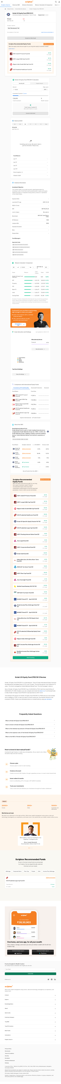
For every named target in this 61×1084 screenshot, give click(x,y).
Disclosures (7, 1051)
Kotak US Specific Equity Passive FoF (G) (17, 449)
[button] (30, 996)
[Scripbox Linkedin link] (54, 979)
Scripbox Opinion (5, 5)
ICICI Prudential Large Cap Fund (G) (22, 413)
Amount (14, 87)
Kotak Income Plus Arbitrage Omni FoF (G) (17, 458)
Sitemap (7, 1062)
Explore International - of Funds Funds (30, 417)
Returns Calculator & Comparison (43, 5)
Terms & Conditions (9, 1053)
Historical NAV (16, 5)
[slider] (19, 96)
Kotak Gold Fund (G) (18, 453)
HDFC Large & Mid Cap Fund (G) (21, 400)
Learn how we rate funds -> (47, 32)
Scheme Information (27, 5)
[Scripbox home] (29, 2)
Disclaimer (7, 1058)
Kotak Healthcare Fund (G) (18, 466)
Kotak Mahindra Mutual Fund (21, 8)
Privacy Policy (8, 1048)
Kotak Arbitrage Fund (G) (17, 462)
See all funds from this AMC (30, 471)
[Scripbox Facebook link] (51, 979)
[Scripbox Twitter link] (48, 979)
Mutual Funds (10, 8)
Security (7, 1055)
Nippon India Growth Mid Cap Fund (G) (21, 404)
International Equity (17, 15)
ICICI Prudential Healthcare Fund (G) (22, 409)
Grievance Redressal (10, 1060)
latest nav (42, 691)
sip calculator (48, 699)
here (22, 1076)
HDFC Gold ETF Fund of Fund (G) (21, 395)
